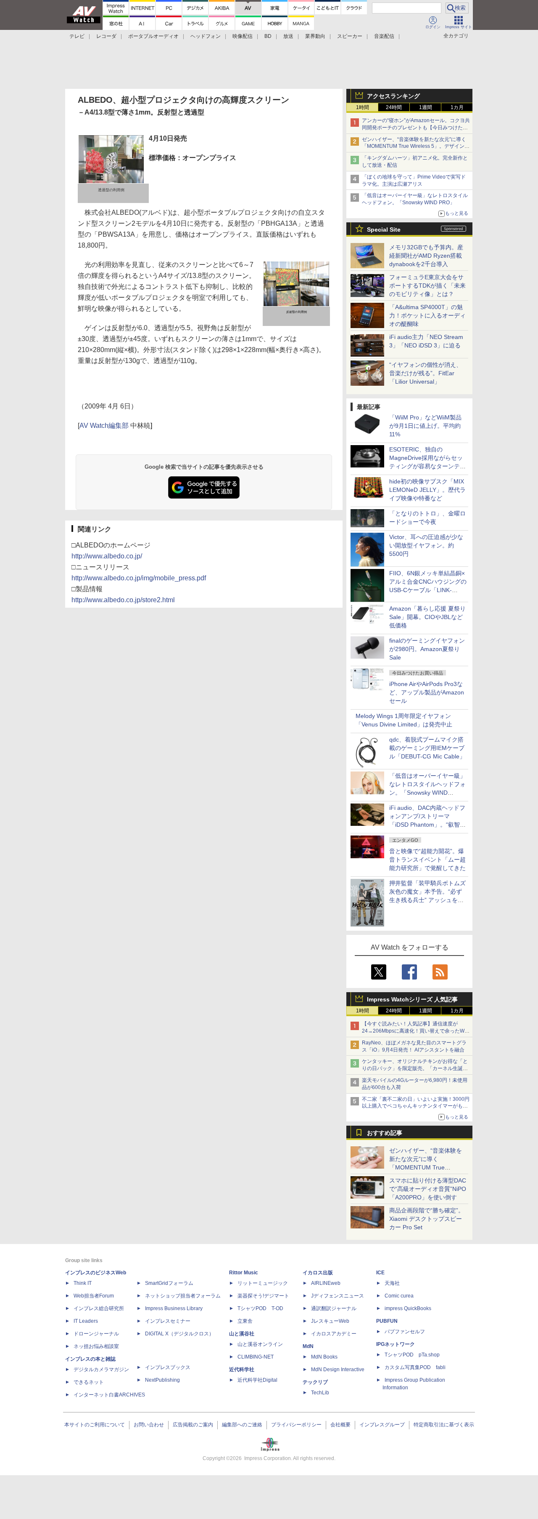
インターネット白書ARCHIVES (109, 1395)
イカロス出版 (318, 1273)
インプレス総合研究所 (99, 1308)
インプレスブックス (167, 1367)
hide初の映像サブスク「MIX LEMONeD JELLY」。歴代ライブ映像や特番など (427, 490)
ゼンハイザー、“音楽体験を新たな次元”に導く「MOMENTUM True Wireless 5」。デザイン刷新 (415, 146)
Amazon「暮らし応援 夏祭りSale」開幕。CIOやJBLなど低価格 (427, 617)
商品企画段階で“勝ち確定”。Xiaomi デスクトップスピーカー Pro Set (426, 1219)
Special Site (384, 229)
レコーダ (106, 36)
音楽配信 (384, 36)
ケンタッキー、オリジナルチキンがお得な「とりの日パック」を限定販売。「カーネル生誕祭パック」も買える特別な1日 (415, 1068)
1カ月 (457, 107)
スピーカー (349, 36)
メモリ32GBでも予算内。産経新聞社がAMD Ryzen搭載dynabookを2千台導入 (426, 255)
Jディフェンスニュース (337, 1296)
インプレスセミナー (167, 1321)
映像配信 (242, 36)
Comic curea (399, 1296)
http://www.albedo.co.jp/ (106, 556)
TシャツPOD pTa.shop (412, 1355)
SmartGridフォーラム (169, 1283)
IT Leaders (86, 1321)
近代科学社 (241, 1369)
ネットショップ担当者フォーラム (183, 1296)
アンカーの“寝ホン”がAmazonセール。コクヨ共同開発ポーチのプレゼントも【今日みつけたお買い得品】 (416, 127)
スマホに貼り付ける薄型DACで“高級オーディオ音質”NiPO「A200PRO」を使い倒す (427, 1189)
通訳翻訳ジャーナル (333, 1308)
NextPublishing (162, 1380)
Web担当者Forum (94, 1296)
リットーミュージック (262, 1283)
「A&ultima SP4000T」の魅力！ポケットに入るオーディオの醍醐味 (427, 315)
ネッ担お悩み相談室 (96, 1346)
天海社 (392, 1283)
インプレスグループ (382, 1425)
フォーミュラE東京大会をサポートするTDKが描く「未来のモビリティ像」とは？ (427, 285)
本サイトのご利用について (94, 1425)
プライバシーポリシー (296, 1425)
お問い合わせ (149, 1425)
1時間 (362, 107)
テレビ (76, 36)
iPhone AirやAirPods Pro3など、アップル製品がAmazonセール (426, 692)
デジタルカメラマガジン (101, 1369)
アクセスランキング (393, 96)
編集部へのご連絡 (242, 1425)
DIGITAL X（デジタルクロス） (179, 1334)
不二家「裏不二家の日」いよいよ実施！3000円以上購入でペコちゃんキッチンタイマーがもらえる (415, 1106)
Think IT (83, 1283)
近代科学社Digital (257, 1380)
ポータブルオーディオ (153, 36)
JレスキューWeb (330, 1321)
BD (268, 36)
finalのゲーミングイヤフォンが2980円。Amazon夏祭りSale (427, 649)
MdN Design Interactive (337, 1369)
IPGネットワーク (395, 1344)
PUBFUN (387, 1321)
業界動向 (315, 36)
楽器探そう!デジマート (263, 1296)
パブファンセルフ (405, 1332)
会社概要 (340, 1425)
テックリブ (315, 1382)
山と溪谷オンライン (260, 1344)
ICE (380, 1273)
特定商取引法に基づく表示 (444, 1425)
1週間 (425, 107)
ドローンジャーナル (96, 1334)
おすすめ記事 (384, 1132)
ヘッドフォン (205, 36)
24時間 (394, 107)
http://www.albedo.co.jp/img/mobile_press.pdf (138, 578)
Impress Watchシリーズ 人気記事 (412, 999)
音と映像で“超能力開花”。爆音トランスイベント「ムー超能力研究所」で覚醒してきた (427, 859)
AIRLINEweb (325, 1283)
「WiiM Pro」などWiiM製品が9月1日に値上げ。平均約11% (425, 426)
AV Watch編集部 (104, 425)
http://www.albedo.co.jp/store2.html (123, 599)
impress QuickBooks (408, 1308)
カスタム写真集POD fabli (415, 1367)
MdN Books (324, 1357)
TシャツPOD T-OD (260, 1308)
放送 (288, 36)
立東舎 (245, 1321)
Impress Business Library (174, 1308)
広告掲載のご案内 (193, 1425)
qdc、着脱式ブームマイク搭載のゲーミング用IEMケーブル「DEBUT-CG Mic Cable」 (427, 748)
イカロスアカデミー (333, 1334)
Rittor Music (243, 1273)
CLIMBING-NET (255, 1357)
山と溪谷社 (241, 1334)
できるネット (89, 1382)
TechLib (320, 1393)
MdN (308, 1346)
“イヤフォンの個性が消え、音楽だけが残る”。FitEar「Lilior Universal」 (425, 373)
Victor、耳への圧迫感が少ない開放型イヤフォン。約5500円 (426, 545)
